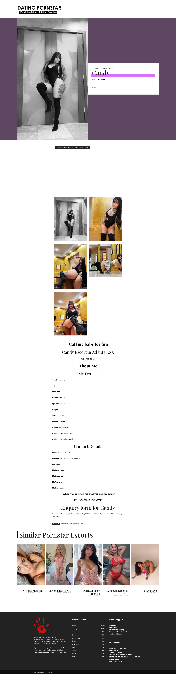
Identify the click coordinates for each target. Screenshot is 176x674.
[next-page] (157, 602)
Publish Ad (113, 627)
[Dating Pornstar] (39, 10)
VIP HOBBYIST (90, 514)
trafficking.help (52, 650)
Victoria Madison (33, 590)
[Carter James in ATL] (59, 564)
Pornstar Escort (74, 523)
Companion (64, 523)
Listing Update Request (118, 632)
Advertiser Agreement (117, 648)
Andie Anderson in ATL (117, 592)
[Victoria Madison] (31, 564)
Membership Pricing (116, 630)
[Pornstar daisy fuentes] (88, 564)
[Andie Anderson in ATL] (116, 564)
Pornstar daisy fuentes (91, 592)
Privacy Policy (114, 650)
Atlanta (106, 68)
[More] (113, 83)
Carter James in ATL (59, 590)
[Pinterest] (103, 83)
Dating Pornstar (101, 80)
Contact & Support (116, 634)
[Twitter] (99, 83)
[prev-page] (153, 602)
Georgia (96, 68)
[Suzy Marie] (145, 564)
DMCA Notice (114, 659)
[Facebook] (94, 83)
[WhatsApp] (108, 83)
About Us (112, 625)
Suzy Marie (150, 590)
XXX (82, 523)
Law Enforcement (115, 661)
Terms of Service (115, 653)
